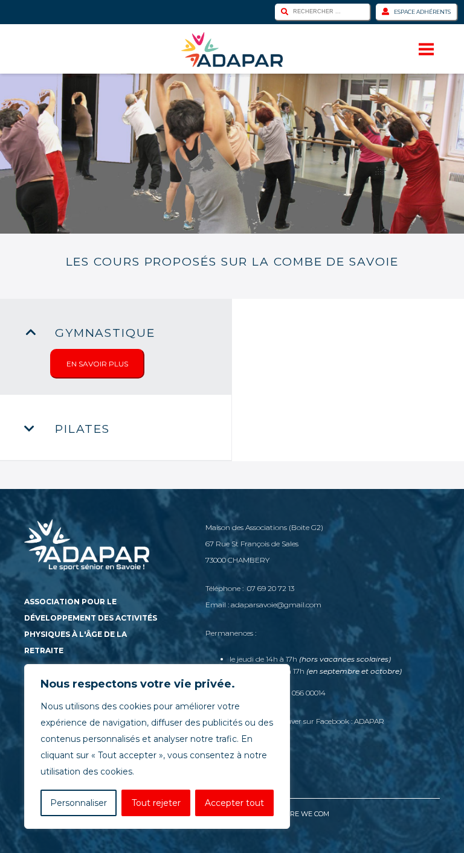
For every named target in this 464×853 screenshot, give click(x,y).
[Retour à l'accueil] (232, 49)
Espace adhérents (422, 11)
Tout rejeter (156, 802)
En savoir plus (97, 363)
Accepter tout (234, 802)
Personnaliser (78, 802)
